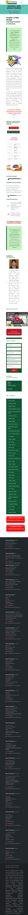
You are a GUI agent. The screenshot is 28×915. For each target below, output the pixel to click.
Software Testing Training (14, 486)
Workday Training (12, 483)
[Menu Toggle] (21, 2)
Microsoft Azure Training (13, 450)
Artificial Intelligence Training (14, 408)
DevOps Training (12, 453)
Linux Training (11, 509)
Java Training (11, 436)
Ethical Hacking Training (13, 469)
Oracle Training (12, 400)
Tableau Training (12, 464)
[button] (6, 282)
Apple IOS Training (12, 494)
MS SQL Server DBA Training (15, 458)
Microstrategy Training (13, 466)
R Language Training (13, 504)
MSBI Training (11, 418)
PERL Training (11, 455)
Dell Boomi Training (13, 491)
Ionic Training (11, 477)
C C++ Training (12, 506)
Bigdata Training (12, 406)
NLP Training (11, 472)
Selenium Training (12, 403)
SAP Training (11, 442)
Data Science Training (13, 424)
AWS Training (11, 447)
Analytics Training (12, 512)
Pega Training (11, 475)
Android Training (12, 439)
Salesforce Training (12, 415)
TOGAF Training (12, 480)
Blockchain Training (13, 501)
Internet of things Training (14, 433)
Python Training (12, 444)
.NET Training (11, 488)
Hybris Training (12, 461)
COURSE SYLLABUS (13, 132)
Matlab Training (12, 421)
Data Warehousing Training (14, 430)
